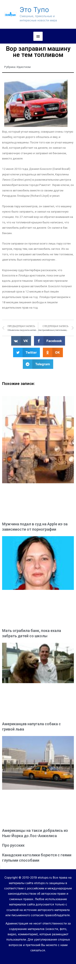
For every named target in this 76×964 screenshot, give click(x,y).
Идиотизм (24, 67)
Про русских (13, 845)
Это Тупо (34, 9)
